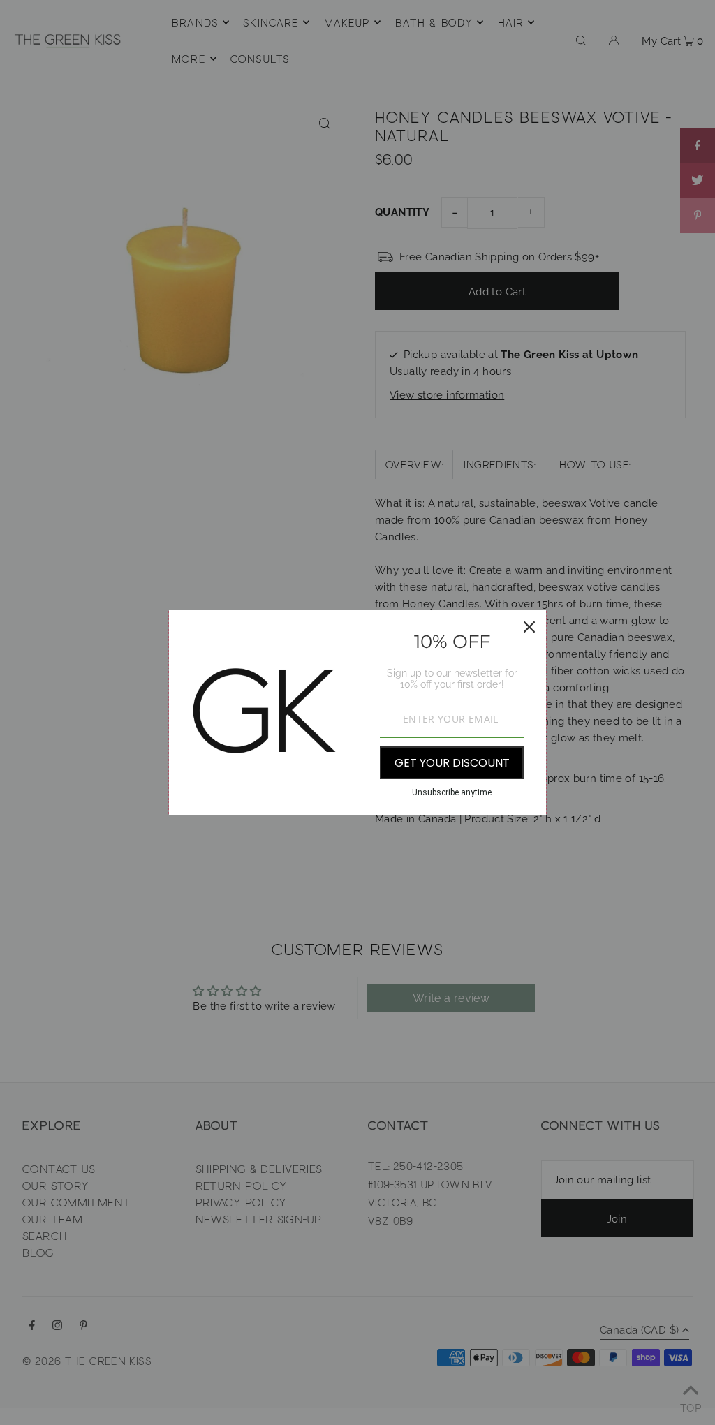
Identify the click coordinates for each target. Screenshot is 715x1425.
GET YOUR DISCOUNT (452, 763)
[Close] (529, 627)
